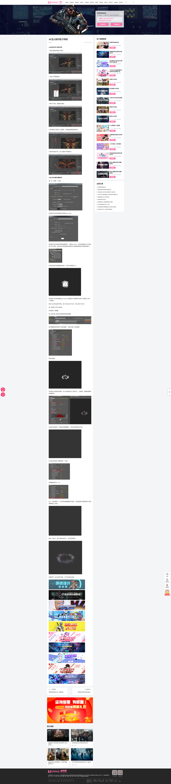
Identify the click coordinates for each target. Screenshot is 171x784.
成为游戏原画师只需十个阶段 (103, 204)
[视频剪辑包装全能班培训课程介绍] (103, 54)
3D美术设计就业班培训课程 (116, 97)
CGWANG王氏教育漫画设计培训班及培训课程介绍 (108, 194)
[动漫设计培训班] (103, 82)
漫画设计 (111, 2)
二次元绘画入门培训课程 (115, 144)
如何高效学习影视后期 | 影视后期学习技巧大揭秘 (57, 743)
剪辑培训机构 (101, 781)
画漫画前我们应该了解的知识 (103, 197)
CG (91, 782)
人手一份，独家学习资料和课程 (115, 45)
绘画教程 (116, 2)
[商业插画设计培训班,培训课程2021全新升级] (103, 63)
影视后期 (92, 2)
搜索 (133, 2)
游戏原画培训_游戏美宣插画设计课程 (105, 201)
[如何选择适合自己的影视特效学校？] (82, 735)
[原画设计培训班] (103, 119)
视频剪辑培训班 (89, 781)
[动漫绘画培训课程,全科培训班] (103, 137)
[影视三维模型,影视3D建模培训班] (103, 174)
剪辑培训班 (96, 781)
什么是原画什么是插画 (115, 125)
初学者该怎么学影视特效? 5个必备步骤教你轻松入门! (57, 762)
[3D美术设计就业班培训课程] (103, 100)
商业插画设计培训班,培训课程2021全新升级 (106, 192)
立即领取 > (112, 47)
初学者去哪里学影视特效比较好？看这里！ (82, 762)
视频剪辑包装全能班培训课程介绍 (104, 189)
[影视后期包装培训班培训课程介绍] (103, 155)
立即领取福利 (103, 24)
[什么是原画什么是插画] (103, 128)
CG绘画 (88, 782)
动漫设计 (67, 2)
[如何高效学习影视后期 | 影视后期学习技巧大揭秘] (58, 735)
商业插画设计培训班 (114, 88)
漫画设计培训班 (113, 107)
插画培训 (72, 2)
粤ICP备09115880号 (71, 781)
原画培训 (77, 2)
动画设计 (106, 2)
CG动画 (111, 781)
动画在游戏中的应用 (102, 199)
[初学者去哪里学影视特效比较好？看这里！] (82, 754)
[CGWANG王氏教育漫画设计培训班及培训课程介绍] (103, 72)
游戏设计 (82, 2)
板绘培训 (121, 2)
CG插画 (119, 781)
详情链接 (2, 5)
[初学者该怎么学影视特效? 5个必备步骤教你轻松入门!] (58, 754)
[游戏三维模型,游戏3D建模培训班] (103, 165)
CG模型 (107, 781)
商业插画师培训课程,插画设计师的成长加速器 (107, 206)
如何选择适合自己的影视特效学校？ (80, 743)
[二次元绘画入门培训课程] (103, 146)
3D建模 (96, 2)
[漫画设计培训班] (103, 109)
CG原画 (115, 781)
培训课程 (101, 2)
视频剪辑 (87, 2)
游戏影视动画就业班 (114, 42)
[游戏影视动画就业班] (103, 45)
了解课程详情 (116, 24)
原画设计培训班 (113, 116)
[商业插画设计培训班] (103, 91)
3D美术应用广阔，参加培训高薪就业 (105, 209)
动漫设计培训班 (113, 79)
